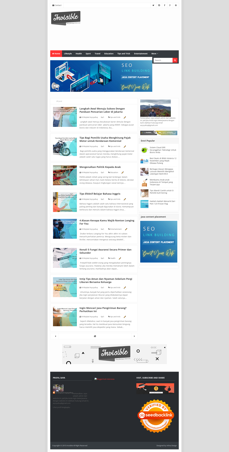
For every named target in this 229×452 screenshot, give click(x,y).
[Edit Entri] (125, 117)
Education (114, 172)
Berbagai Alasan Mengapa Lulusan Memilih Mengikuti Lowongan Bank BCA (162, 171)
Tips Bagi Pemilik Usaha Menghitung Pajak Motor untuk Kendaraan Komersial (105, 139)
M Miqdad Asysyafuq (64, 392)
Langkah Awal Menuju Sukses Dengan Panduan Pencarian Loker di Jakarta (102, 110)
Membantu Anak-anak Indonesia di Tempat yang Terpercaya (161, 182)
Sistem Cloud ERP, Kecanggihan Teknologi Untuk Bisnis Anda (163, 149)
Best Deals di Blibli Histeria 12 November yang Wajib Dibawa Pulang (163, 160)
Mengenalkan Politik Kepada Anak (100, 167)
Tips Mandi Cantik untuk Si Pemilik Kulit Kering (162, 191)
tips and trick (115, 117)
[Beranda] (94, 336)
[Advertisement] (130, 29)
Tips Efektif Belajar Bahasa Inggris (100, 193)
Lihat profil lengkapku (61, 407)
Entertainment (116, 229)
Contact (57, 5)
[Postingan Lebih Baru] (55, 336)
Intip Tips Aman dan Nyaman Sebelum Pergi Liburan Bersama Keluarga (106, 280)
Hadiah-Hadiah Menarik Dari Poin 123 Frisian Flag (162, 202)
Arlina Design (172, 445)
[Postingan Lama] (134, 336)
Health (112, 258)
